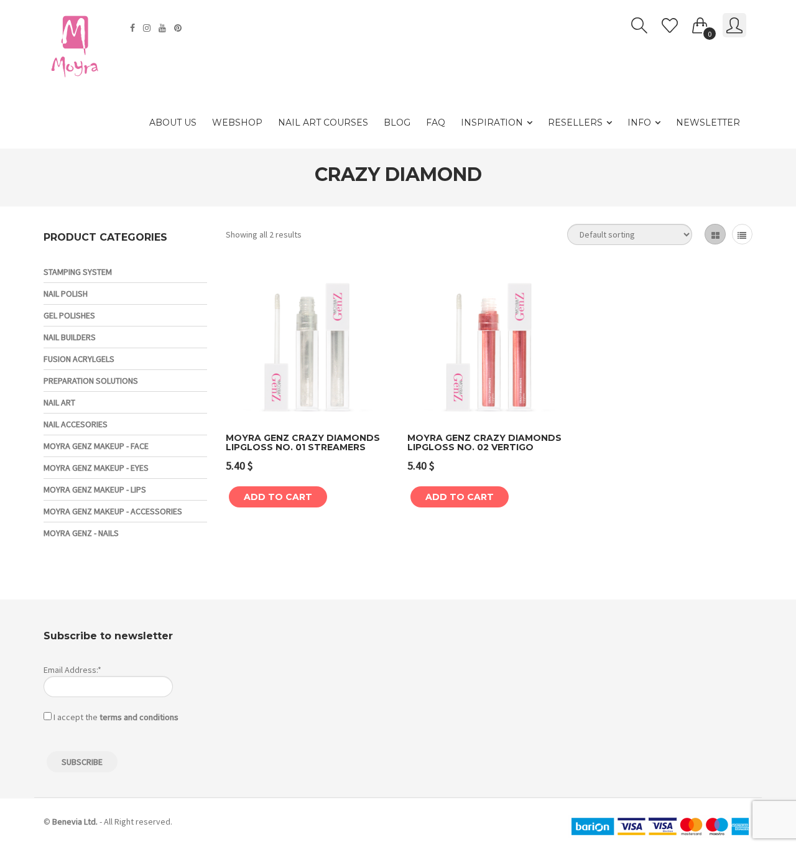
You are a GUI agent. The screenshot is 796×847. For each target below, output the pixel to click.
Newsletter (708, 122)
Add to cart (278, 496)
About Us (173, 122)
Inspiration (492, 122)
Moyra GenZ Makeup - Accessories (113, 511)
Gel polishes (69, 315)
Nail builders (70, 337)
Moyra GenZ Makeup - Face (96, 445)
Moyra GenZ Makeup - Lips (95, 489)
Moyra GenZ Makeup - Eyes (96, 467)
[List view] (742, 234)
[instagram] (148, 28)
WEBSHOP (237, 122)
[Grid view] (715, 234)
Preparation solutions (91, 380)
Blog (397, 122)
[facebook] (134, 28)
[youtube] (164, 28)
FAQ (435, 122)
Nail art (59, 402)
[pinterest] (179, 28)
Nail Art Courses (323, 122)
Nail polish (66, 293)
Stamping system (78, 271)
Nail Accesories (76, 424)
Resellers (575, 122)
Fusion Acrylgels (79, 358)
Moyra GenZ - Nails (81, 533)
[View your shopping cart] (700, 23)
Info (639, 122)
